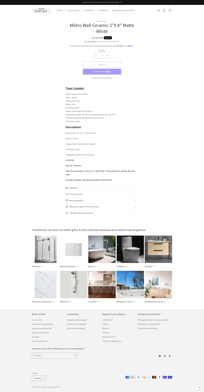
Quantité (102, 50)
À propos (35, 337)
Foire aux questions (39, 341)
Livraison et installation (76, 324)
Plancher (106, 328)
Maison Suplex (42, 387)
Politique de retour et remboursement (153, 320)
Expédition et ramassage (77, 320)
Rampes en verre (124, 301)
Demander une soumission (42, 324)
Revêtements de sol (154, 301)
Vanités (148, 266)
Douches (36, 266)
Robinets (64, 301)
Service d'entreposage (76, 328)
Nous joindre (37, 320)
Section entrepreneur (40, 333)
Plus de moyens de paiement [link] (102, 78)
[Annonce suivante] (171, 2)
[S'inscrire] (75, 356)
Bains (91, 266)
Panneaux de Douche (42, 301)
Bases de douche (68, 266)
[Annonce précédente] (32, 2)
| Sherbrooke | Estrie (53, 387)
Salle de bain (107, 320)
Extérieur (106, 333)
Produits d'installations (111, 341)
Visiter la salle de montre (42, 328)
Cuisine (105, 324)
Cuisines (92, 301)
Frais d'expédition (90, 41)
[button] (60, 10)
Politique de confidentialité (149, 324)
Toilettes (121, 266)
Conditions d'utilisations (148, 328)
